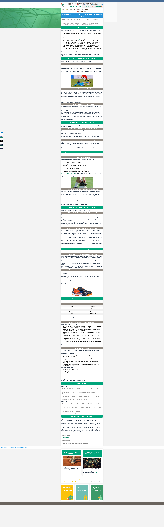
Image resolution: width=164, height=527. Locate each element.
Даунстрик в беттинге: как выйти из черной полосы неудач (110, 18)
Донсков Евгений (66, 442)
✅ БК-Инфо (63, 9)
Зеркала (79, 6)
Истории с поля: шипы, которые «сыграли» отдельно (110, 5)
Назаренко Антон (66, 437)
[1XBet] (1, 132)
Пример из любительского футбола (68, 173)
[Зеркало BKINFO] (63, 4)
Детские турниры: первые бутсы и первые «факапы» (110, 12)
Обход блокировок (87, 6)
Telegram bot (95, 4)
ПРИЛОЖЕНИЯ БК (97, 6)
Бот (83, 4)
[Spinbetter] (1, 145)
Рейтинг (70, 6)
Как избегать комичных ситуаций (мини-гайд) (110, 14)
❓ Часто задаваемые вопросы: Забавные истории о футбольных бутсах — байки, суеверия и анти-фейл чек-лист (14, 447)
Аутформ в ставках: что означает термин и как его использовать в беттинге (110, 20)
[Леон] (1, 141)
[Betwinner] (1, 137)
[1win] (1, 140)
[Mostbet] (1, 144)
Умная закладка (80, 4)
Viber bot (87, 4)
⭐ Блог (67, 9)
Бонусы (75, 6)
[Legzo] (1, 148)
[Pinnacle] (1, 136)
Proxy (91, 4)
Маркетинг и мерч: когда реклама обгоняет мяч (110, 10)
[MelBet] (1, 133)
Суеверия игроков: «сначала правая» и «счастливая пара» (110, 8)
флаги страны (81, 39)
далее (69, 471)
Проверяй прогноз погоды (69, 100)
